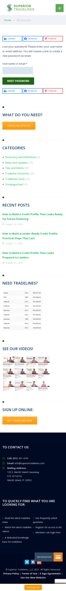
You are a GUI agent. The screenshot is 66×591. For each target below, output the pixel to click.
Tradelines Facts (15, 179)
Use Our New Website (33, 577)
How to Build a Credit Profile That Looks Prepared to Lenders (28, 255)
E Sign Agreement (50, 573)
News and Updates (16, 162)
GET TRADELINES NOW (19, 420)
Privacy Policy (11, 573)
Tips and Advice (14, 168)
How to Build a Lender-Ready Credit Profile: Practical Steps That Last (30, 236)
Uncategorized (14, 184)
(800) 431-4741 (20, 458)
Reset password (18, 81)
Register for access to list (48, 527)
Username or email (20, 63)
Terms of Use (29, 573)
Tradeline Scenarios (17, 173)
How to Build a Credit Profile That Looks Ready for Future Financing (32, 216)
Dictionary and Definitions (20, 157)
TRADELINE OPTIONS (18, 125)
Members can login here (48, 532)
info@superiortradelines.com (30, 463)
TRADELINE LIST (33, 587)
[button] (58, 556)
